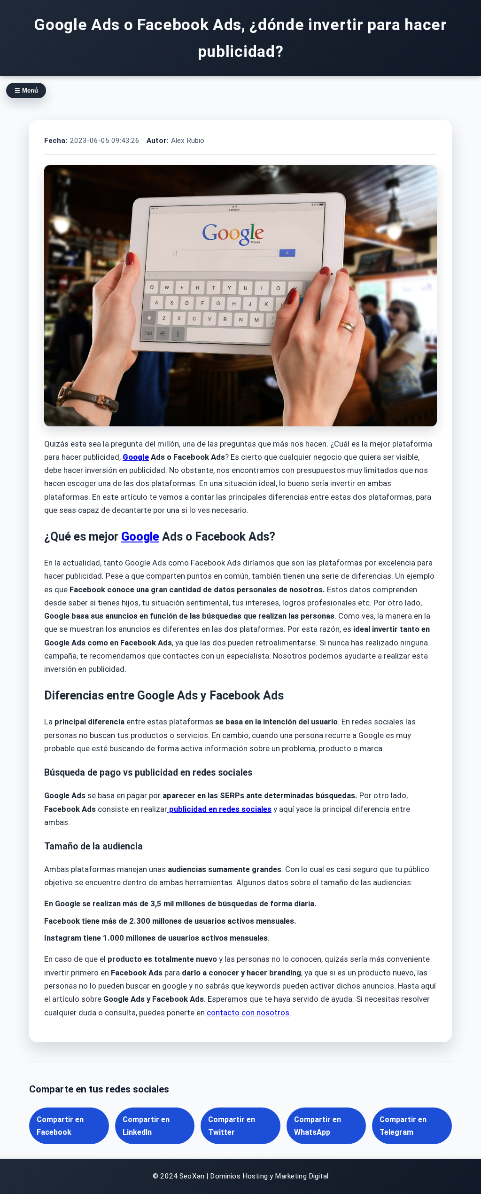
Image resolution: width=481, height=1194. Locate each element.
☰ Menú (26, 90)
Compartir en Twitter (231, 1126)
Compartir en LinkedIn (146, 1126)
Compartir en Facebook (60, 1126)
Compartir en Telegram (403, 1126)
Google (136, 457)
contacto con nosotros (248, 1012)
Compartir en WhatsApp (317, 1126)
